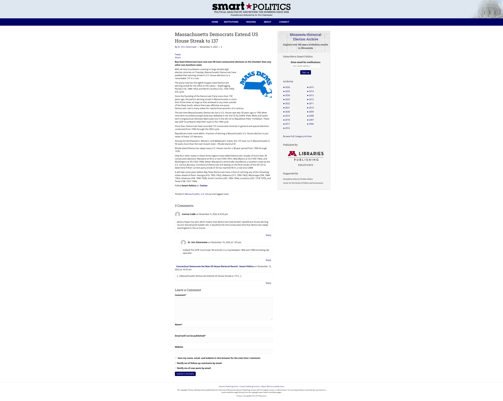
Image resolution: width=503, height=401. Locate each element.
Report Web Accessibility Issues (272, 386)
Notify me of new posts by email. (194, 368)
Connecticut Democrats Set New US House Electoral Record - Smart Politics (215, 266)
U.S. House (206, 194)
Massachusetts (192, 194)
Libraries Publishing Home (228, 386)
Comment (180, 295)
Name (178, 324)
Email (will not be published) (190, 335)
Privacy (239, 396)
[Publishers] (305, 156)
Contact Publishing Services (250, 386)
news (226, 194)
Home (215, 21)
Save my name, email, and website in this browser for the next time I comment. (219, 358)
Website (179, 346)
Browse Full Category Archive (297, 136)
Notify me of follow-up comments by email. (199, 363)
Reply (268, 235)
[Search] (326, 21)
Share (178, 57)
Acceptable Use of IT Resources (255, 396)
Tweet (178, 54)
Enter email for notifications (305, 62)
